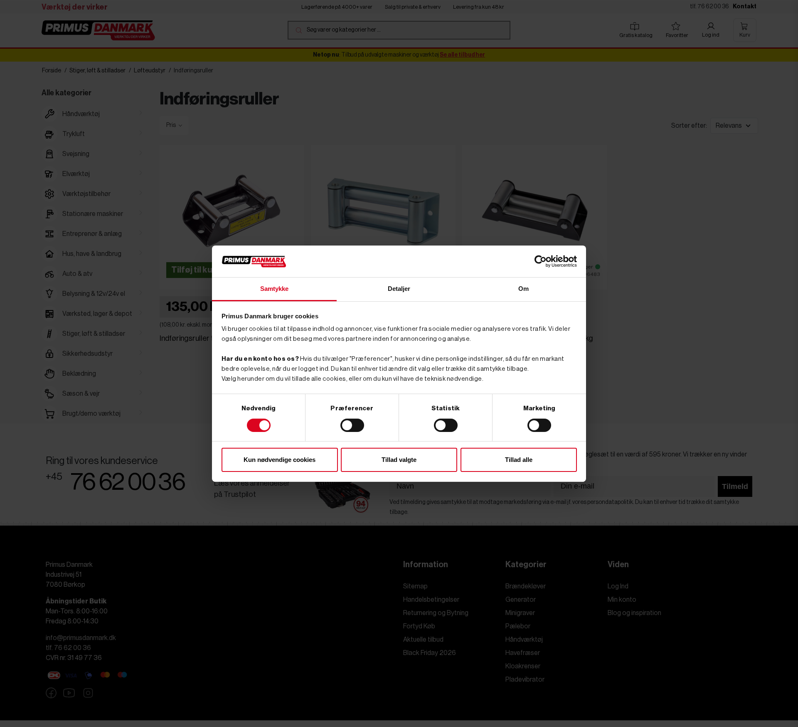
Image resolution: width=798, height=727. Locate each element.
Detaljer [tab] (399, 288)
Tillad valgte (399, 459)
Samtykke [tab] (274, 288)
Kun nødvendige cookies (279, 459)
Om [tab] (523, 288)
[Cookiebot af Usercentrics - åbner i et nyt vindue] (540, 261)
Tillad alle (518, 459)
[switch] (352, 425)
